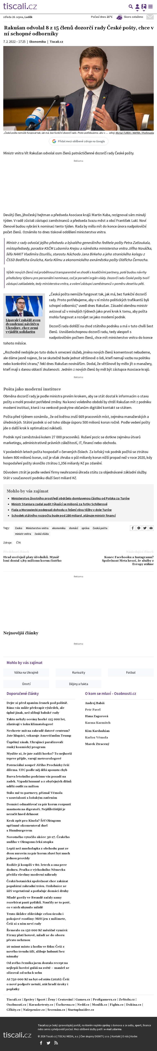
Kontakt (116, 1036)
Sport (41, 1000)
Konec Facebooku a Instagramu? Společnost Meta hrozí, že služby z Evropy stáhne (128, 561)
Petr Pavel (93, 710)
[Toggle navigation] (150, 6)
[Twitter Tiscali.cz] (48, 1043)
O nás (125, 1036)
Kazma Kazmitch (97, 723)
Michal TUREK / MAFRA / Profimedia (135, 132)
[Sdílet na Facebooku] (132, 528)
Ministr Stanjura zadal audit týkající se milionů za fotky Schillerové (59, 504)
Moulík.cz (99, 1005)
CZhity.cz (13, 1010)
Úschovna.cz (65, 1005)
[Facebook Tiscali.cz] (41, 1043)
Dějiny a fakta (78, 684)
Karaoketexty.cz (41, 1005)
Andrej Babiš (94, 703)
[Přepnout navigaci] (137, 6)
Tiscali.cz (14, 1000)
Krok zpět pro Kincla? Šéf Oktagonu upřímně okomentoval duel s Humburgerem (34, 825)
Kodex (133, 1036)
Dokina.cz (133, 1005)
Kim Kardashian (97, 731)
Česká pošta (100, 528)
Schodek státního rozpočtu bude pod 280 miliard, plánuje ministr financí (63, 515)
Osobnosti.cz (16, 1005)
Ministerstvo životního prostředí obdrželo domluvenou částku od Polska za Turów (70, 498)
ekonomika (58, 528)
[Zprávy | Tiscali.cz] (20, 6)
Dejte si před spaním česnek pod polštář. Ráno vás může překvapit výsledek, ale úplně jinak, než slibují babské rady (37, 708)
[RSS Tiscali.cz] (56, 1043)
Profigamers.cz (104, 1000)
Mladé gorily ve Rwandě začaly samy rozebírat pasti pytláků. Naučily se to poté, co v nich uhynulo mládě (38, 902)
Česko (18, 528)
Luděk (29, 17)
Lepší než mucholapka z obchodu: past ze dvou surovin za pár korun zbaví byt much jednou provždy (38, 853)
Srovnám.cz (56, 1010)
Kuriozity (78, 672)
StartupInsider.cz (81, 1010)
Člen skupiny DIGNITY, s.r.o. (95, 1036)
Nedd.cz (83, 1005)
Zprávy (29, 1000)
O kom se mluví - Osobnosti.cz (110, 693)
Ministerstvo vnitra (37, 528)
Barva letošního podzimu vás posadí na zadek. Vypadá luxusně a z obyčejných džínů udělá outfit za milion (39, 781)
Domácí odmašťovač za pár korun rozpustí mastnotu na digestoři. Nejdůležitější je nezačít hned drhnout (39, 809)
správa (85, 528)
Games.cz (82, 1000)
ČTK (18, 542)
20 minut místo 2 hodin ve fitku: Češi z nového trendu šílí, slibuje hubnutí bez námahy (36, 951)
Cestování (65, 1000)
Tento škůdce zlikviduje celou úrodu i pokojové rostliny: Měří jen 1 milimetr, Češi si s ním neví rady (36, 919)
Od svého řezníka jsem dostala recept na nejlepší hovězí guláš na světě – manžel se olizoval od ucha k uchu (38, 968)
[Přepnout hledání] (131, 6)
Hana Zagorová (96, 716)
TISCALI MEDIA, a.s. (68, 1036)
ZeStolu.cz (127, 1000)
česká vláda (42, 533)
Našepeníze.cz (34, 1010)
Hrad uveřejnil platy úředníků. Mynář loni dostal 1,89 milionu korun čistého (32, 559)
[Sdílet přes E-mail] (151, 528)
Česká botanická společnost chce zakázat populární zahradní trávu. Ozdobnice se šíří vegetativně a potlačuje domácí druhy (37, 886)
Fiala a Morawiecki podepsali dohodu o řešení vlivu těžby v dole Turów (61, 510)
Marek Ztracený (97, 744)
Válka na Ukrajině (26, 672)
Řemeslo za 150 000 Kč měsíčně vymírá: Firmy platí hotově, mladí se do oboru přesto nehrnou (37, 935)
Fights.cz (116, 1005)
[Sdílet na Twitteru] (145, 528)
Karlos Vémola (96, 737)
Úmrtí (26, 684)
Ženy (51, 1000)
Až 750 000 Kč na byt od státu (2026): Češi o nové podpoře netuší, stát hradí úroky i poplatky (38, 984)
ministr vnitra (23, 533)
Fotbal (131, 672)
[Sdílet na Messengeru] (138, 528)
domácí (73, 528)
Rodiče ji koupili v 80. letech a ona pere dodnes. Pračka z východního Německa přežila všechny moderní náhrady (37, 870)
